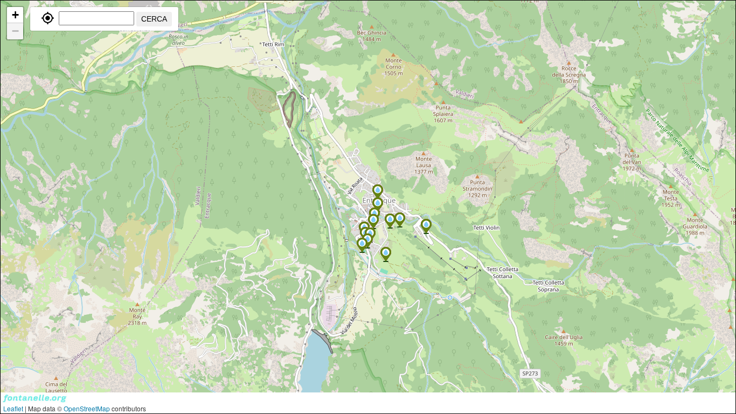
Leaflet (13, 408)
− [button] (15, 31)
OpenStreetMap (87, 408)
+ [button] (15, 15)
